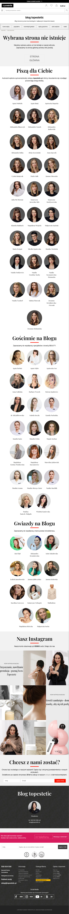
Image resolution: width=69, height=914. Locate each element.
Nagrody (55, 870)
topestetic (3, 30)
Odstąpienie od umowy (7, 875)
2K (51, 897)
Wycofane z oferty (23, 880)
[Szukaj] (67, 10)
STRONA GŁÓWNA (34, 58)
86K (21, 897)
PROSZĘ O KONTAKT (60, 837)
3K (41, 897)
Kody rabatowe (39, 882)
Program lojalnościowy (24, 876)
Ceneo (56, 871)
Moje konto (38, 871)
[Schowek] (52, 5)
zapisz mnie (60, 781)
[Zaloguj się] (47, 5)
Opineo (56, 873)
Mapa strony (56, 878)
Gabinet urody (6, 879)
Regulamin (38, 876)
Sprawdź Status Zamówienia (5, 871)
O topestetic (22, 870)
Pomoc (37, 873)
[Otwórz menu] (2, 10)
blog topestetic (34, 17)
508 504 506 (6, 867)
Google (56, 876)
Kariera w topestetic (23, 873)
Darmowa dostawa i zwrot (25, 875)
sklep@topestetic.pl (8, 883)
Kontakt (38, 870)
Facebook (57, 875)
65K (31, 897)
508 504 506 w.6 (36, 820)
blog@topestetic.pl (34, 822)
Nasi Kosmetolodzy (23, 871)
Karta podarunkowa (41, 880)
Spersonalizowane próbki (42, 878)
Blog (20, 882)
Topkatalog (38, 875)
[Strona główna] (7, 5)
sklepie (47, 775)
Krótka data (21, 878)
